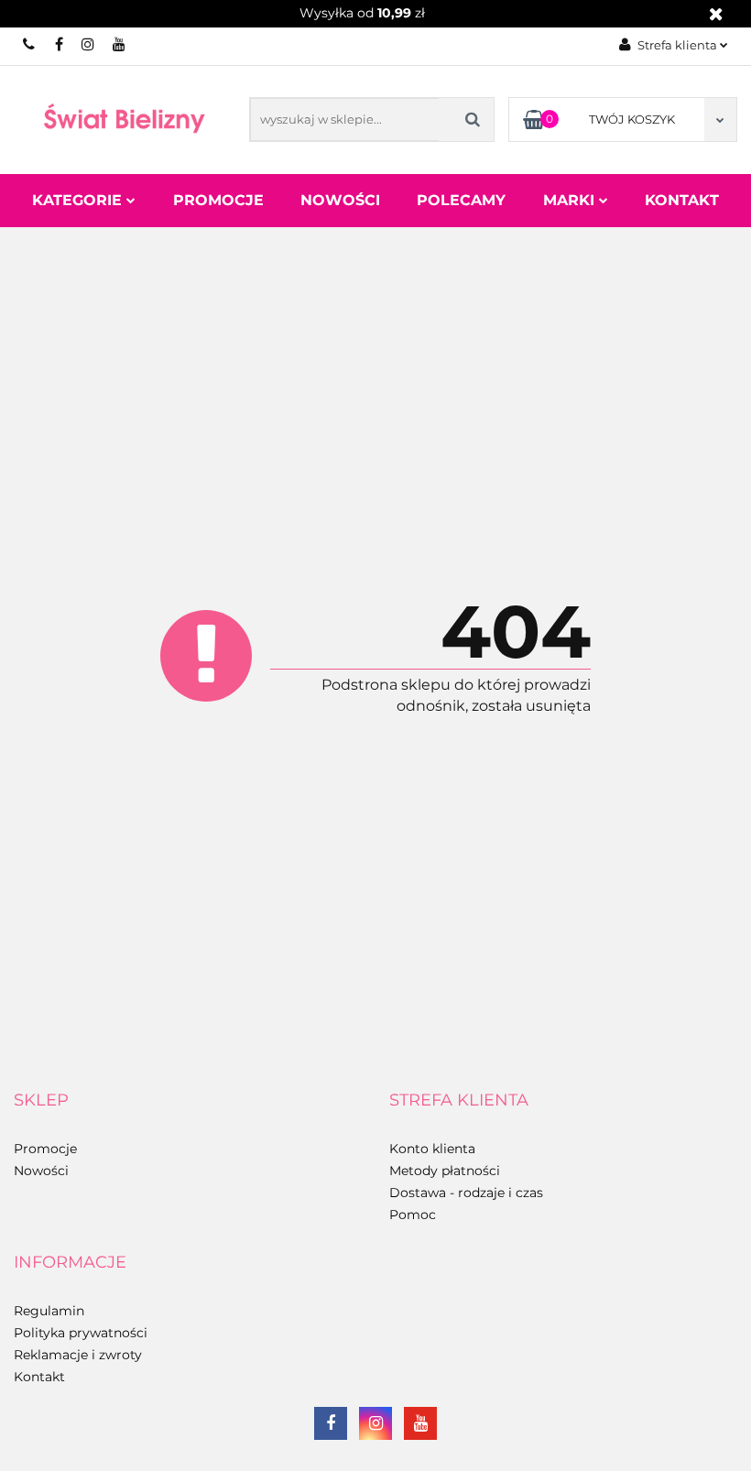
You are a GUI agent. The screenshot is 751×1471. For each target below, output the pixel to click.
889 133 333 (30, 44)
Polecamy (461, 200)
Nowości (340, 200)
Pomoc (412, 1214)
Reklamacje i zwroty (78, 1354)
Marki (571, 200)
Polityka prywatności (80, 1332)
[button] (41, 1101)
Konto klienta (432, 1148)
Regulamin (49, 1310)
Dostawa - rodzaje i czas (466, 1192)
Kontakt (682, 200)
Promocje (218, 200)
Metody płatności (444, 1170)
